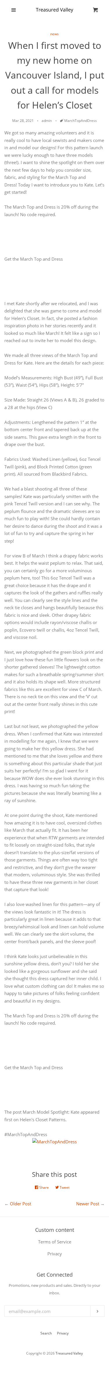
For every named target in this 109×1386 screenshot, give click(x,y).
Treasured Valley (69, 1353)
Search (46, 1333)
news (54, 33)
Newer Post (87, 1203)
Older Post (20, 1203)
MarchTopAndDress (80, 120)
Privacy (63, 1333)
